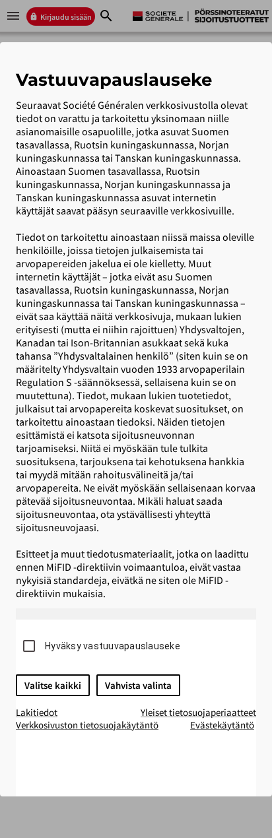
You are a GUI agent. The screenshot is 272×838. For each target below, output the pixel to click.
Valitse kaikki (52, 685)
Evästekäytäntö (222, 725)
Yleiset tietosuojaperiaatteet (198, 712)
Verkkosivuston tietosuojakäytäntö (87, 725)
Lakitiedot (36, 712)
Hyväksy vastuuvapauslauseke (112, 646)
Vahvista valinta (138, 685)
